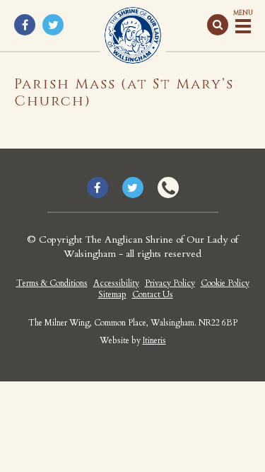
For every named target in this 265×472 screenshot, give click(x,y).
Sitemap (112, 294)
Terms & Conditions (52, 283)
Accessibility (116, 283)
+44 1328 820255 (168, 187)
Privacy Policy (170, 283)
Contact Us (152, 294)
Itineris (154, 340)
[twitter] (53, 24)
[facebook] (24, 24)
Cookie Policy (225, 283)
